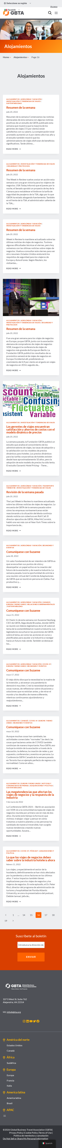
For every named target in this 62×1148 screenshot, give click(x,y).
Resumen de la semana (20, 107)
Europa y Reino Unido (16, 604)
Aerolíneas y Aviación (31, 99)
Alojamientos (13, 99)
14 (23, 915)
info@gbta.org (14, 1012)
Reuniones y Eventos (37, 666)
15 (31, 915)
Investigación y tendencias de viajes (23, 101)
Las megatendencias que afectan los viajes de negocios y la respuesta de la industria (30, 794)
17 (46, 915)
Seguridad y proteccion (18, 166)
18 (53, 915)
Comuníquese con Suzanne (23, 551)
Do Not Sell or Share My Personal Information (25, 1138)
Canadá (46, 602)
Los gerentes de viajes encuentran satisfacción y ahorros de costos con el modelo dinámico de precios (30, 429)
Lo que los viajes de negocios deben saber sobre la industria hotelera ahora (30, 859)
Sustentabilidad (14, 103)
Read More (13, 149)
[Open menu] (56, 12)
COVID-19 (47, 664)
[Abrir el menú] (4, 1116)
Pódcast (34, 851)
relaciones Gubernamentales (41, 604)
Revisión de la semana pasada (25, 492)
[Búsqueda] (50, 13)
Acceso (53, 6)
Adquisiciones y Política (41, 785)
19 (5, 920)
